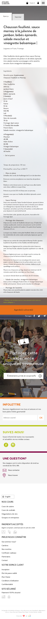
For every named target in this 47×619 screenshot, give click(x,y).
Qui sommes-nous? (9, 542)
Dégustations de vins (9, 514)
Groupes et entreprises (10, 518)
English (7, 497)
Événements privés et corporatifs (21, 376)
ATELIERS (5, 2)
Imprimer (18, 17)
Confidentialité (7, 584)
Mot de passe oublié (9, 573)
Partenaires (6, 557)
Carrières (5, 545)
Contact (5, 560)
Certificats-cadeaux (9, 553)
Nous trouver (13, 475)
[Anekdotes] (29, 616)
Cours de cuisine (8, 506)
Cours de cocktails (8, 510)
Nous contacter (14, 470)
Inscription (5, 569)
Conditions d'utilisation (10, 581)
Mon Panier (6, 577)
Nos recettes (6, 549)
